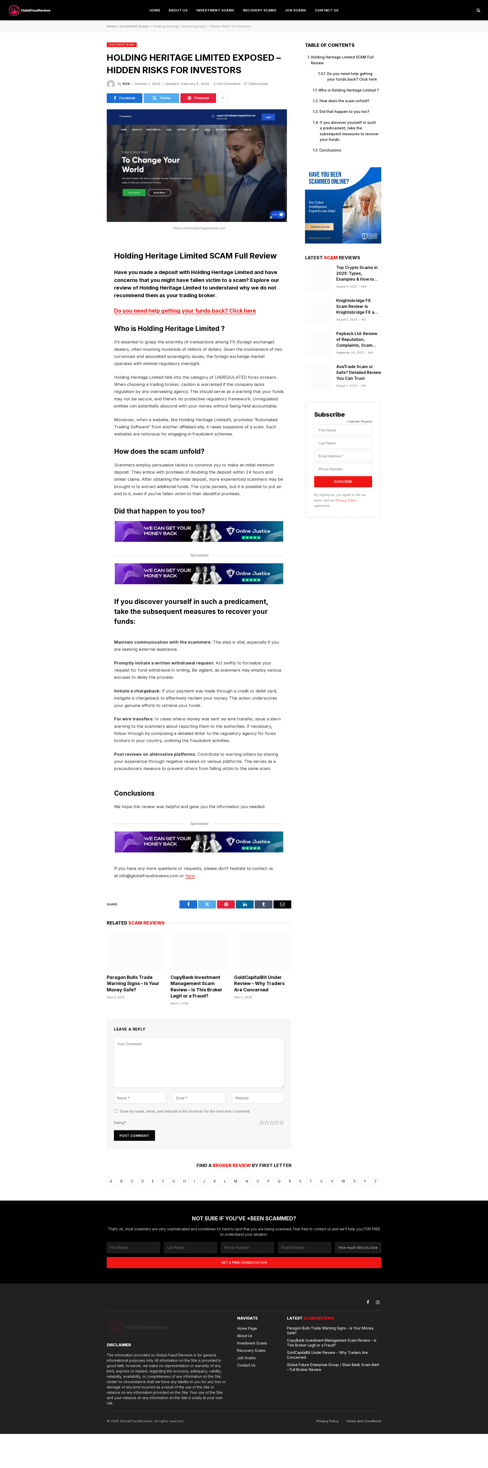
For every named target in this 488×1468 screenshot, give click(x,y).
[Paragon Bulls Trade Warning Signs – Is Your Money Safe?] (135, 951)
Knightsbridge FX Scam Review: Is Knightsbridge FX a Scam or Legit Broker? (358, 306)
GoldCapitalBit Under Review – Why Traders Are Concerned (259, 983)
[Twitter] (89, 269)
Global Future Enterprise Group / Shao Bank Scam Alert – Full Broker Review (333, 1367)
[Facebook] (89, 256)
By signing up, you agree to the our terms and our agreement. (340, 500)
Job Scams (295, 10)
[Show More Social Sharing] (222, 98)
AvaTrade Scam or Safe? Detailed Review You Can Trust (358, 372)
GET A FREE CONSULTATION (244, 1262)
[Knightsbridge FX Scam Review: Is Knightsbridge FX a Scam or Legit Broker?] (318, 310)
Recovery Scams (259, 10)
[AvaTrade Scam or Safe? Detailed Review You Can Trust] (318, 376)
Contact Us (327, 10)
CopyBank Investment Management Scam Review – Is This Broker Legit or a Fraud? (196, 986)
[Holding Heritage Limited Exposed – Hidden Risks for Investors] (197, 220)
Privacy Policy (346, 500)
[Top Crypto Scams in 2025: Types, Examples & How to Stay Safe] (318, 277)
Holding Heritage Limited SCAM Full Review (342, 60)
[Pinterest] (89, 295)
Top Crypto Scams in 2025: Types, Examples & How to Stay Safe (357, 273)
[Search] (478, 10)
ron (126, 84)
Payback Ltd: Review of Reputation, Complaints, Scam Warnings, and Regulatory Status (356, 339)
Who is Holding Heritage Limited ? (348, 90)
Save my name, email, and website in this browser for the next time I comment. (185, 1111)
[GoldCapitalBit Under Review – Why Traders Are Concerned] (262, 951)
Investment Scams (215, 10)
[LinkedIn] (89, 282)
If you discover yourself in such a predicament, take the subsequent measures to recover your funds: (349, 131)
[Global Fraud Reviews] (30, 10)
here (190, 875)
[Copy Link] (89, 321)
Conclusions (330, 150)
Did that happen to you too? (344, 111)
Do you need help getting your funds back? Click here (185, 310)
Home (154, 10)
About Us (178, 10)
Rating (120, 1123)
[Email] (89, 308)
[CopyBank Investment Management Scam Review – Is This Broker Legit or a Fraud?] (199, 951)
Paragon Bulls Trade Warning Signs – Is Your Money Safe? (133, 983)
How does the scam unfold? (344, 101)
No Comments (229, 84)
